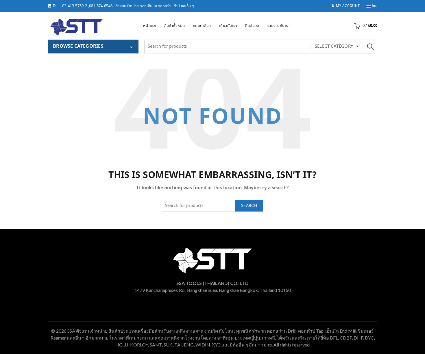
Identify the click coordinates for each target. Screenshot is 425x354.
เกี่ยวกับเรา (228, 26)
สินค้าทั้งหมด (174, 26)
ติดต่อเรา (252, 26)
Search (370, 46)
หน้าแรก (149, 26)
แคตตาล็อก (202, 26)
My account (348, 5)
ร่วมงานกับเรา (278, 26)
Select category (334, 46)
